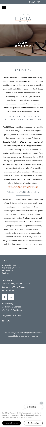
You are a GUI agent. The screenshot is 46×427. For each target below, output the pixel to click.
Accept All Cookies (12, 423)
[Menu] (4, 7)
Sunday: (5, 290)
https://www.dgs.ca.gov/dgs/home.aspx (22, 187)
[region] (23, 418)
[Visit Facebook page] (4, 297)
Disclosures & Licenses (11, 307)
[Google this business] (11, 297)
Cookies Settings (33, 423)
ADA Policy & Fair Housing (12, 310)
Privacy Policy (7, 303)
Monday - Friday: (9, 284)
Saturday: (6, 287)
